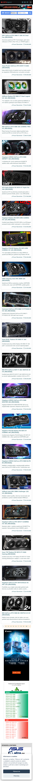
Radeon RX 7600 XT (11, 736)
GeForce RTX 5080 (10, 698)
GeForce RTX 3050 (10, 717)
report (7, 2)
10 (26, 626)
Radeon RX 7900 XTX (11, 722)
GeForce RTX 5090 (10, 694)
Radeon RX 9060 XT (11, 734)
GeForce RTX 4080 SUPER (12, 699)
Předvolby (16, 776)
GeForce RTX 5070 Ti (11, 701)
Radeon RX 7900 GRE (11, 729)
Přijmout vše (16, 771)
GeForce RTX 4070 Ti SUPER (13, 703)
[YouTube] (27, 2)
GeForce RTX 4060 (10, 715)
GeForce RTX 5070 (10, 705)
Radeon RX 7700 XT (11, 732)
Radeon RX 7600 (10, 738)
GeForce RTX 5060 (10, 711)
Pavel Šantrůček (17, 44)
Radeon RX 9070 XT (11, 724)
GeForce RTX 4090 (10, 696)
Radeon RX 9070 (10, 727)
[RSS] (22, 2)
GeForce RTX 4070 (10, 708)
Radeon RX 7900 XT (11, 726)
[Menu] (30, 2)
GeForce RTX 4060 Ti (11, 713)
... (29, 626)
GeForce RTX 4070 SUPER (12, 706)
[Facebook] (25, 2)
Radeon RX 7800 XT (11, 731)
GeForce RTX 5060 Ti (11, 710)
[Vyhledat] (30, 13)
